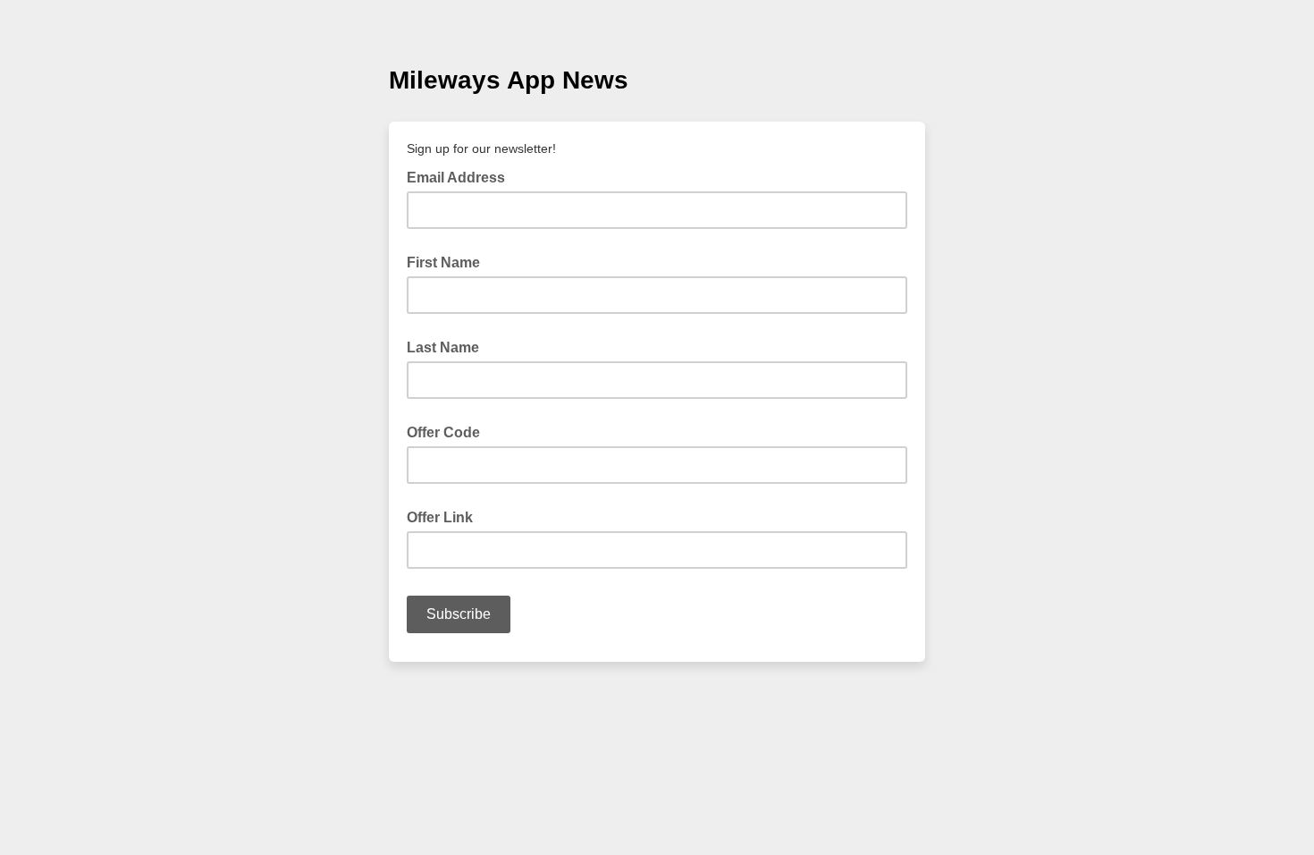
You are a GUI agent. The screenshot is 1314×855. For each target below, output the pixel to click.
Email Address (461, 176)
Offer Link (440, 517)
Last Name (443, 347)
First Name (443, 262)
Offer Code (443, 432)
